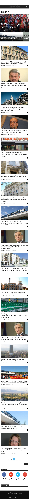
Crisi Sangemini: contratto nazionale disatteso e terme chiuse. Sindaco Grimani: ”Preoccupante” (14, 315)
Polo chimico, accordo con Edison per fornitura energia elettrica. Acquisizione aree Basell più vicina (13, 108)
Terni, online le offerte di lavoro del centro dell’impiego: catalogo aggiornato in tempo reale (14, 270)
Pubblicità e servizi (19, 492)
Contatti (13, 492)
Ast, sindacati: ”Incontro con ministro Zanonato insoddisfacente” (12, 427)
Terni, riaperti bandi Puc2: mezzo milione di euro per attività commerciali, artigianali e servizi (14, 449)
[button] (27, 6)
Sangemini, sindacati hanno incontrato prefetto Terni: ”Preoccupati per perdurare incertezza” (14, 199)
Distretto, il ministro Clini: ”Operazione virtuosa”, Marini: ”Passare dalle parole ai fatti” (13, 85)
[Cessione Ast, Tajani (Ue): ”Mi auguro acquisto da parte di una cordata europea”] (14, 329)
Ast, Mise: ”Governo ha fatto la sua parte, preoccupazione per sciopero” (13, 177)
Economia (3, 35)
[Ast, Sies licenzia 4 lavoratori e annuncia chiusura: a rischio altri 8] (14, 351)
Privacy (20, 493)
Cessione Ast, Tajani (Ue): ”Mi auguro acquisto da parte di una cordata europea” (14, 338)
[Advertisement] (14, 2)
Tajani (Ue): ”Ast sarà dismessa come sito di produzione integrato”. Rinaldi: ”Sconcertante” (14, 246)
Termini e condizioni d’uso (12, 493)
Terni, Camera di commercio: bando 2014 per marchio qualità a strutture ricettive (13, 293)
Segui (11, 472)
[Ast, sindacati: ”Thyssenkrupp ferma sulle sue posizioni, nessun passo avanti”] (14, 53)
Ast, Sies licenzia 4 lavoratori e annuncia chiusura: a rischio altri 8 (13, 360)
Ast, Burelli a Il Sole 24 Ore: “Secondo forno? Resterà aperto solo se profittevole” (14, 131)
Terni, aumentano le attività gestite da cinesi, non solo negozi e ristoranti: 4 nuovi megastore (14, 154)
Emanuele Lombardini (5, 134)
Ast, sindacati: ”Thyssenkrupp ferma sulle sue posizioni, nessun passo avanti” (14, 63)
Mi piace (4, 472)
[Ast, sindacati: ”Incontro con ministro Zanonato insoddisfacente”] (14, 418)
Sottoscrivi (25, 472)
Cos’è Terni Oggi (8, 492)
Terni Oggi (3, 30)
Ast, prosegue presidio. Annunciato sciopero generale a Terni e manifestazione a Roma (14, 382)
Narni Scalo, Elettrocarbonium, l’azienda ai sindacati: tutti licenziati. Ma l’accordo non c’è (14, 404)
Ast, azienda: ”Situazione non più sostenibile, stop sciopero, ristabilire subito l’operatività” (14, 223)
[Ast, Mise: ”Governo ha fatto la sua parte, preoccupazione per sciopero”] (14, 167)
